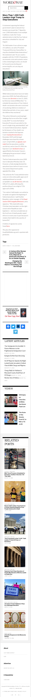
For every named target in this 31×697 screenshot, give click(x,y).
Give (5, 656)
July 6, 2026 (7, 543)
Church (6, 471)
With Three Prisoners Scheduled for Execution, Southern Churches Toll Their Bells (14, 474)
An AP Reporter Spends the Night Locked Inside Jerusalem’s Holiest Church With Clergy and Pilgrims (15, 363)
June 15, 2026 (7, 576)
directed (13, 98)
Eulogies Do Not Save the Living (14, 356)
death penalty (7, 245)
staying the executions (14, 135)
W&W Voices (7, 633)
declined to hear (18, 149)
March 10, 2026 (8, 607)
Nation (12, 504)
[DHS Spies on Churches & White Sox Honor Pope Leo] (10, 406)
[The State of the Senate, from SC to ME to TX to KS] (10, 424)
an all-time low (17, 182)
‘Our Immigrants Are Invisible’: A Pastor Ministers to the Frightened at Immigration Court (15, 348)
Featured (12, 471)
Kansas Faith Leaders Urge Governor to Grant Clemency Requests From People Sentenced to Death (15, 507)
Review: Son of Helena (11, 378)
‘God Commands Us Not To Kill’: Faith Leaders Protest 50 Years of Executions (15, 540)
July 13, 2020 (6, 11)
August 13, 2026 (8, 478)
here (8, 226)
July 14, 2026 (7, 510)
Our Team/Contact (9, 652)
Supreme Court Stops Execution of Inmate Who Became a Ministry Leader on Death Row (15, 572)
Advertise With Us (9, 668)
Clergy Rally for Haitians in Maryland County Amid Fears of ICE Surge (14, 373)
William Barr (16, 245)
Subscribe (6, 679)
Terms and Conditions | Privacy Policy (15, 691)
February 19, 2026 (9, 638)
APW (5, 602)
